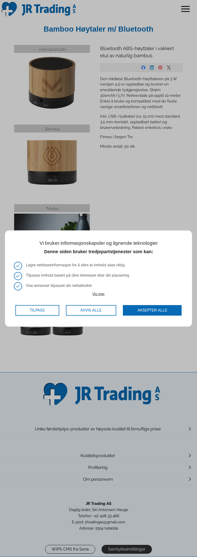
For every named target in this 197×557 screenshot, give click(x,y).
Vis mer (98, 294)
